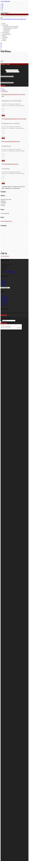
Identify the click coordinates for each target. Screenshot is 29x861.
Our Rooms (4, 297)
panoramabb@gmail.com (6, 221)
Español (4, 282)
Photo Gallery (5, 298)
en (2, 5)
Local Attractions (6, 299)
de (2, 4)
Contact (4, 305)
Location (4, 303)
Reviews (4, 301)
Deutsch (4, 280)
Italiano (3, 285)
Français (4, 284)
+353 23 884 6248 (5, 1)
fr (2, 8)
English (3, 281)
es (2, 7)
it (2, 10)
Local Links (4, 302)
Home (3, 295)
